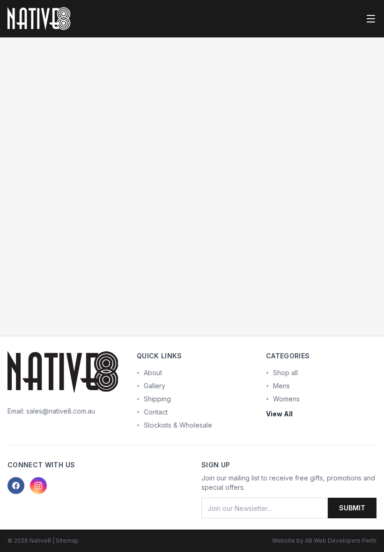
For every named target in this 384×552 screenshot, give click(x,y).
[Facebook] (15, 485)
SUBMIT (352, 508)
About (153, 373)
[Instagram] (38, 485)
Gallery (154, 386)
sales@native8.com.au (60, 411)
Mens (281, 386)
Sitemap (67, 540)
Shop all (285, 373)
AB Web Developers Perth (341, 540)
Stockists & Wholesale (178, 425)
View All (279, 414)
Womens (286, 399)
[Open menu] (371, 18)
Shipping (157, 399)
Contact (156, 412)
